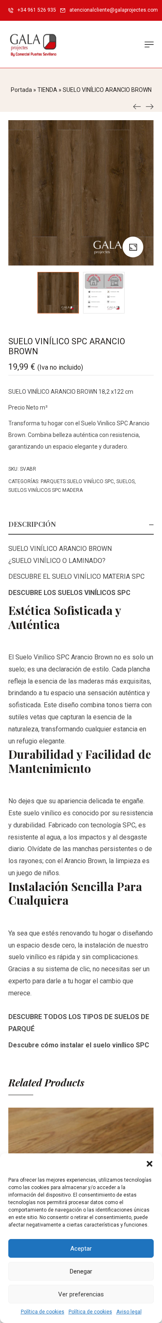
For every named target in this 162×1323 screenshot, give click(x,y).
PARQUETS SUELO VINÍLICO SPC (77, 481)
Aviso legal (129, 1312)
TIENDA (47, 89)
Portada (21, 89)
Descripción (32, 524)
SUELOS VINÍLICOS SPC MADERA (45, 490)
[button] (149, 1164)
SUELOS (125, 481)
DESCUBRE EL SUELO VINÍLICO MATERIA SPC (76, 576)
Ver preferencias (81, 1294)
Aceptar (81, 1248)
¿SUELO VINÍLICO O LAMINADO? (57, 561)
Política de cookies (42, 1312)
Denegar (81, 1271)
